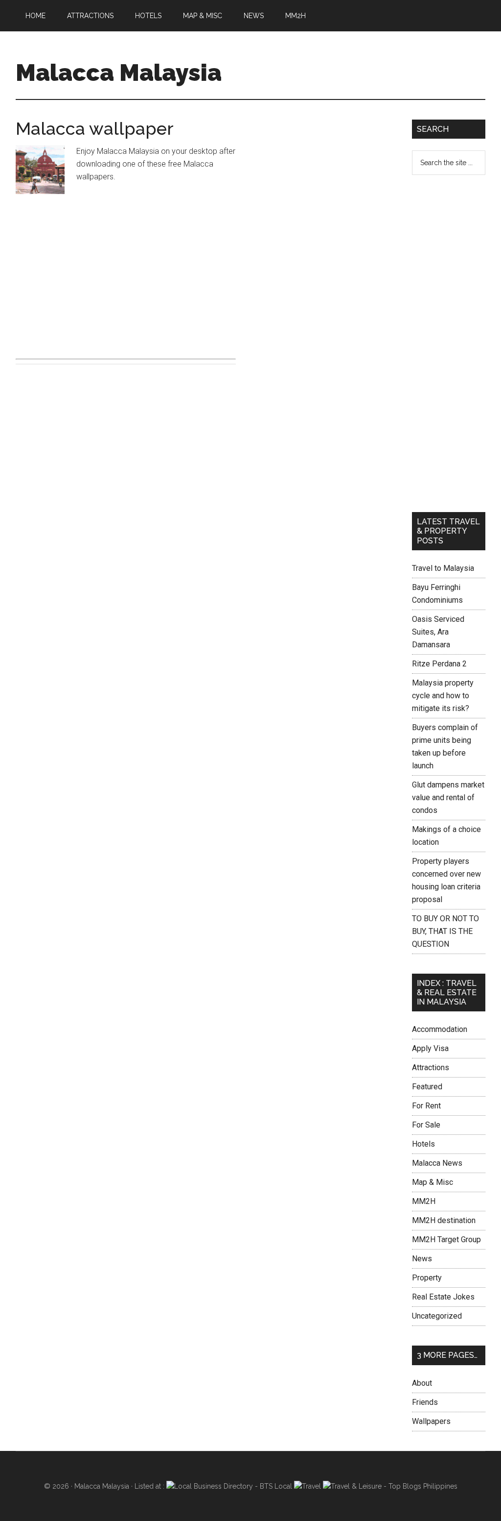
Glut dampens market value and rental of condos (448, 797)
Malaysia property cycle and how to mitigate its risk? (443, 695)
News (422, 1258)
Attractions (430, 1067)
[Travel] (307, 1486)
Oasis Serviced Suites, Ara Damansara (438, 631)
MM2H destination (444, 1220)
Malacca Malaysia (119, 72)
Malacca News (437, 1163)
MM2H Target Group (446, 1239)
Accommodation (439, 1029)
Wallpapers (431, 1421)
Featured (427, 1086)
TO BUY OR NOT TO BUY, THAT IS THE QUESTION (445, 931)
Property (427, 1277)
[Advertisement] (126, 274)
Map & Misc (432, 1182)
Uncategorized (437, 1316)
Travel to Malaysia (443, 568)
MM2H (423, 1201)
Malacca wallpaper (95, 128)
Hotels (423, 1144)
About (422, 1383)
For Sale (426, 1124)
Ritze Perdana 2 (439, 663)
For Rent (426, 1105)
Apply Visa (430, 1048)
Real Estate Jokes (443, 1296)
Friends (425, 1402)
